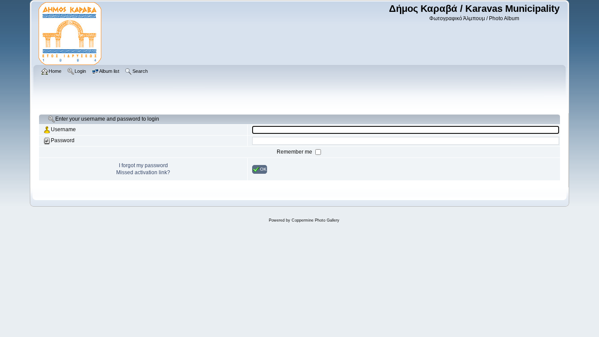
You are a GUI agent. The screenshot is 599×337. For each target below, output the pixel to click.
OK (263, 168)
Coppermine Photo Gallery (315, 220)
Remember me (295, 152)
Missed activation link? (143, 172)
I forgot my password (143, 165)
